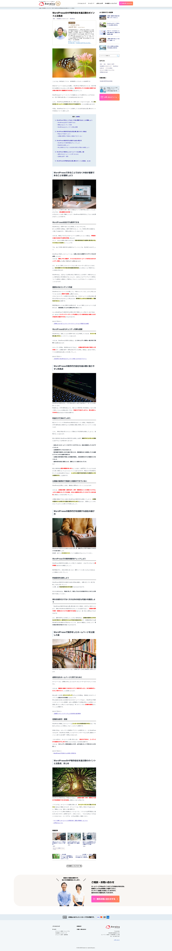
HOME (40, 8)
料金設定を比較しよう (63, 145)
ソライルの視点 (109, 68)
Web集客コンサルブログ (111, 3)
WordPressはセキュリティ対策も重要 (67, 127)
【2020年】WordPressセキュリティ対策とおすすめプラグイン (70, 358)
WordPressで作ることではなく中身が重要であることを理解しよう (73, 120)
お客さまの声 (99, 3)
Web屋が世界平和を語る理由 (106, 81)
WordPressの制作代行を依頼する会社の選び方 (68, 140)
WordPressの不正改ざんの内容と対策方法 (65, 753)
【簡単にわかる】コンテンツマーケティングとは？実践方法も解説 (71, 323)
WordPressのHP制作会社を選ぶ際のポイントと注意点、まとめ (73, 161)
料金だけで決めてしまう (64, 133)
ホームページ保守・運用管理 (61, 934)
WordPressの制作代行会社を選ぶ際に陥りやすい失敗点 (71, 131)
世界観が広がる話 (104, 72)
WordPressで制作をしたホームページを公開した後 (69, 152)
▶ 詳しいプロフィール (73, 41)
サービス (54, 929)
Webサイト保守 (110, 64)
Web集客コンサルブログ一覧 (74, 865)
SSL (105, 64)
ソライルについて (81, 3)
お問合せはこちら (58, 823)
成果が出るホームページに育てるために (68, 154)
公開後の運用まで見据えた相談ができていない (69, 136)
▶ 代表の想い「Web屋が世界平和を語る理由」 (79, 43)
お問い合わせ (117, 939)
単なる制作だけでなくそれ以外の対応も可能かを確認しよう (73, 147)
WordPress (115, 66)
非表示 (77, 116)
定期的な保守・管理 (62, 156)
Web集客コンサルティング (105, 66)
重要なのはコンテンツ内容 (64, 124)
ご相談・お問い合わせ (81, 929)
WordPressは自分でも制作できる (66, 122)
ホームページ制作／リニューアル (107, 70)
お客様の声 (79, 926)
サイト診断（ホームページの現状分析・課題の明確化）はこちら (71, 820)
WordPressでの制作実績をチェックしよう (68, 143)
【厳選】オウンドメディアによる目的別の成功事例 (67, 713)
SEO (53, 8)
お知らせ (102, 68)
